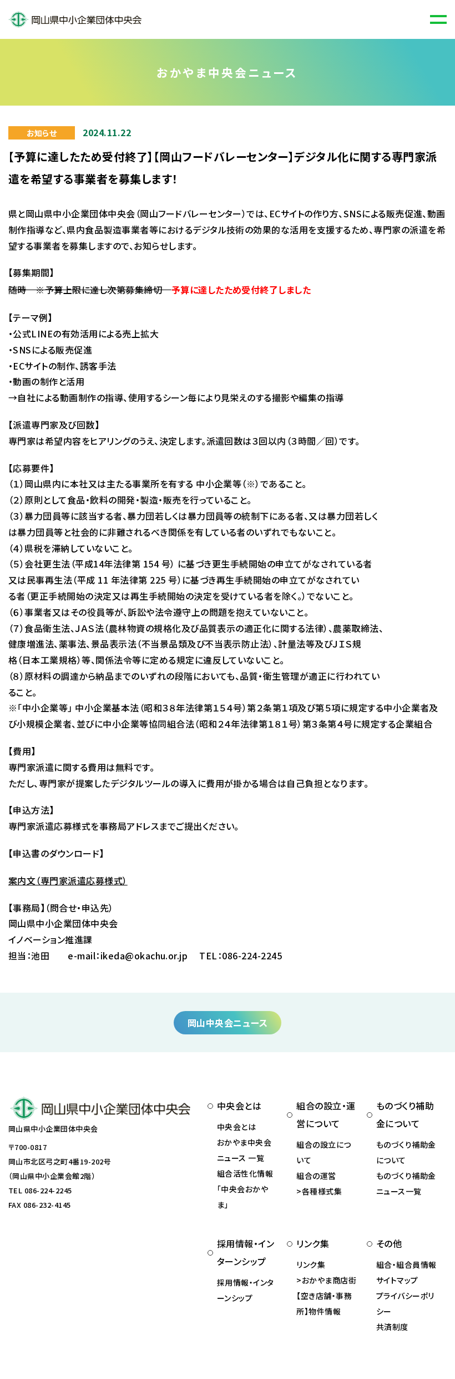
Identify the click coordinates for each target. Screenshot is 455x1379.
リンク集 (310, 1264)
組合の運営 (316, 1175)
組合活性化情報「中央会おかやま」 (245, 1189)
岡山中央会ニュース (227, 1022)
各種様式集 (322, 1191)
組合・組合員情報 (406, 1264)
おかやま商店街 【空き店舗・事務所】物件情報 (326, 1296)
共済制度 (392, 1326)
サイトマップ (397, 1280)
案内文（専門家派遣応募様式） (68, 880)
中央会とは (236, 1126)
